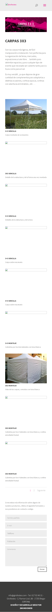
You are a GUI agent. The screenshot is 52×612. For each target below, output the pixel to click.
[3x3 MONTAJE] (26, 341)
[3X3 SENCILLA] (26, 171)
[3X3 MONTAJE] (26, 383)
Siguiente (41, 490)
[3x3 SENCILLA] (26, 129)
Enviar (42, 569)
